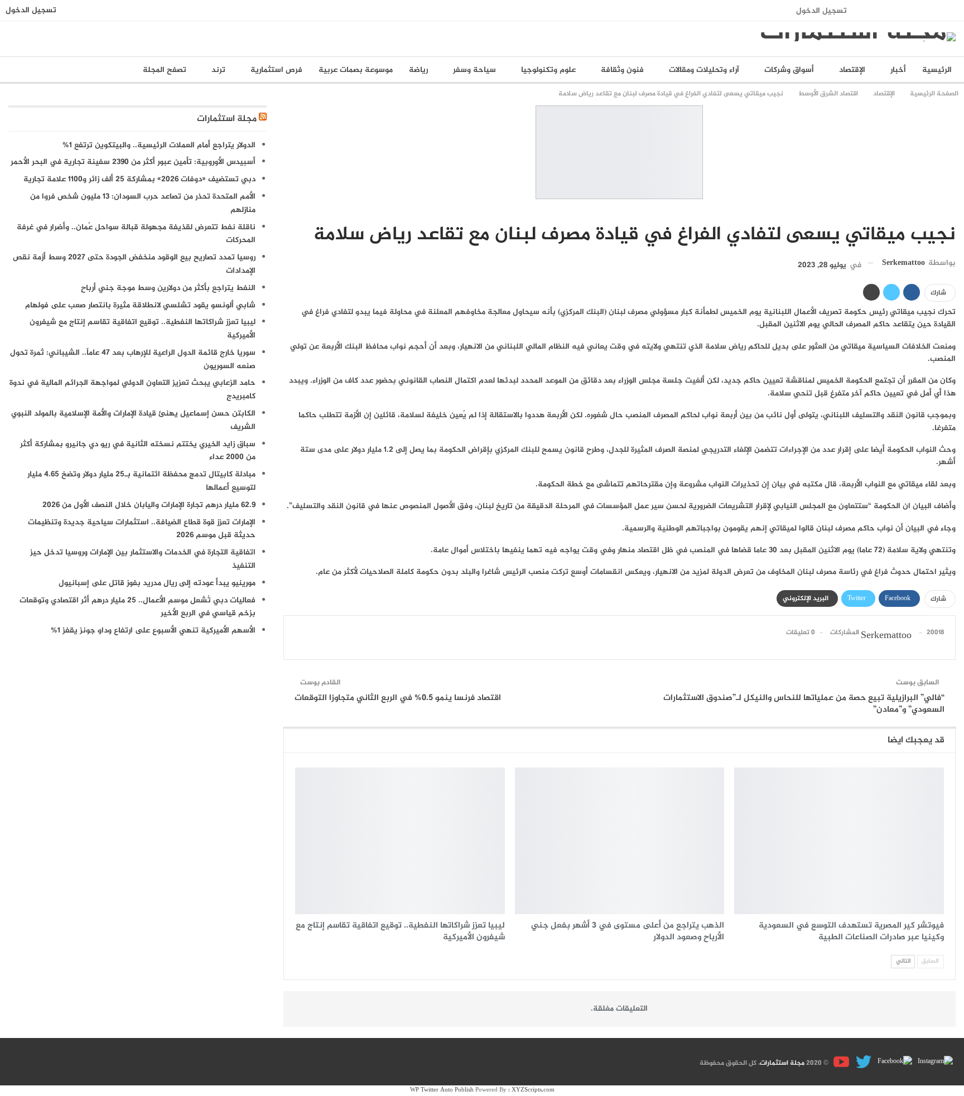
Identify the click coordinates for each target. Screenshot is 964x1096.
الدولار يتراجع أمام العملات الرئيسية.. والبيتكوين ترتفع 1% (159, 145)
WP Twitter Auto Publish (442, 1090)
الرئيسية (937, 70)
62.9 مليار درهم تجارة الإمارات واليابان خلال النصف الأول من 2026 (149, 505)
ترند (218, 70)
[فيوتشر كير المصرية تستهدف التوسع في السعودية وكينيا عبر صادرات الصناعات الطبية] (839, 840)
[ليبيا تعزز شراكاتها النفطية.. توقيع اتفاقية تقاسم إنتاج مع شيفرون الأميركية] (400, 840)
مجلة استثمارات (227, 119)
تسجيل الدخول (821, 10)
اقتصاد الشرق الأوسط (952, 211)
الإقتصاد (852, 70)
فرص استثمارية (276, 70)
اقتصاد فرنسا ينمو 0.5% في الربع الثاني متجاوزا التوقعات (398, 698)
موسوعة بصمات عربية (356, 70)
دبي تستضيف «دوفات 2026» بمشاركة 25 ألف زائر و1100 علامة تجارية (139, 179)
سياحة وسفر (474, 70)
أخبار (898, 70)
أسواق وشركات (789, 70)
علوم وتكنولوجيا (548, 70)
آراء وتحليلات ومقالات (704, 70)
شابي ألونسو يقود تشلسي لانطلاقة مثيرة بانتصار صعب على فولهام (140, 305)
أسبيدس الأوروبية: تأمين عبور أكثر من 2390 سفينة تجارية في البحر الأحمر (133, 162)
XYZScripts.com (533, 1090)
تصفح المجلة (164, 70)
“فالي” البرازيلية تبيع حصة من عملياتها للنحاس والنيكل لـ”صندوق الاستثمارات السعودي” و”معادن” (803, 704)
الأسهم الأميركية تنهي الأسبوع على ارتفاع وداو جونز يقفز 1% (153, 630)
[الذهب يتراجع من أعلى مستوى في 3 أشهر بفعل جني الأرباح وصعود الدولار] (620, 840)
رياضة (418, 70)
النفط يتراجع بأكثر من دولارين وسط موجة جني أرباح (168, 288)
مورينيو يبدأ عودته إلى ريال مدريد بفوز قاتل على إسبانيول (157, 583)
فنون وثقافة (622, 70)
